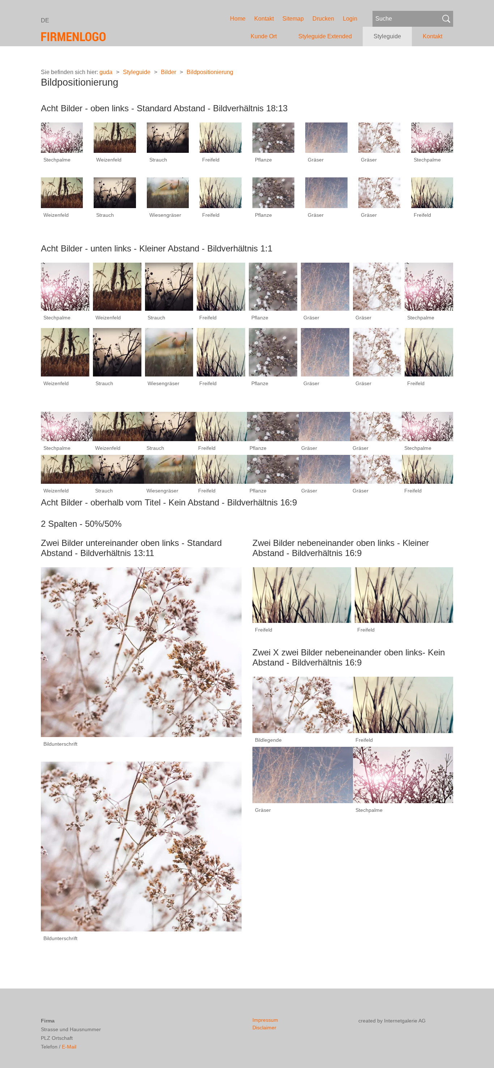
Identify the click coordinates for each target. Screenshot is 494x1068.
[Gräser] (326, 137)
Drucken (323, 19)
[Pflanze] (273, 137)
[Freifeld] (221, 137)
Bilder (168, 72)
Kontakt (264, 19)
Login (350, 19)
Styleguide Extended (325, 36)
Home (238, 19)
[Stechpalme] (62, 137)
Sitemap (293, 19)
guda (105, 72)
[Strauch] (168, 137)
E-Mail (69, 1047)
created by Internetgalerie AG (392, 1021)
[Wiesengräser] (168, 192)
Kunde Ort (264, 36)
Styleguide (387, 36)
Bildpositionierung (210, 72)
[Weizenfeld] (115, 137)
